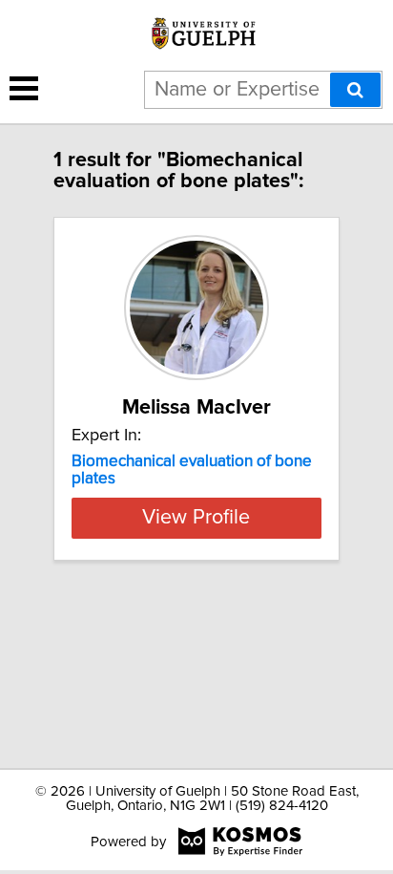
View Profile (196, 517)
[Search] (355, 90)
